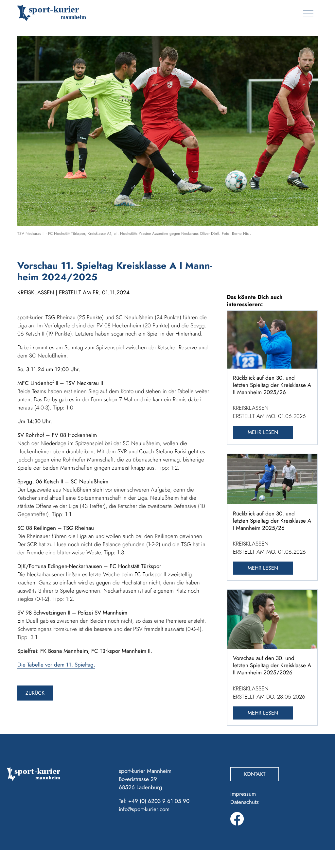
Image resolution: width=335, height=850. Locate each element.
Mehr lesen (263, 432)
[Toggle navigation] (308, 13)
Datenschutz (244, 802)
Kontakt (254, 774)
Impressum (243, 794)
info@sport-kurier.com (144, 809)
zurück (35, 693)
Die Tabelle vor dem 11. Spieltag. (56, 664)
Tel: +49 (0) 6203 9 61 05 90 (154, 801)
